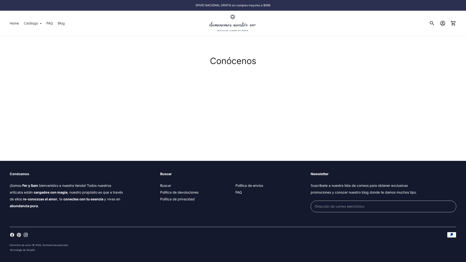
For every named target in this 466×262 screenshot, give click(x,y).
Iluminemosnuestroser (55, 245)
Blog (61, 23)
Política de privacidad (177, 199)
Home (14, 23)
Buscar (165, 185)
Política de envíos (249, 185)
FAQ (49, 23)
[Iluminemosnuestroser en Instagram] (25, 234)
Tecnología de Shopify (22, 249)
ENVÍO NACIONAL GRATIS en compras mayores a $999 (233, 5)
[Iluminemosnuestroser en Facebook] (12, 234)
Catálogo (31, 23)
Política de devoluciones (179, 192)
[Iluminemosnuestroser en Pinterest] (19, 234)
